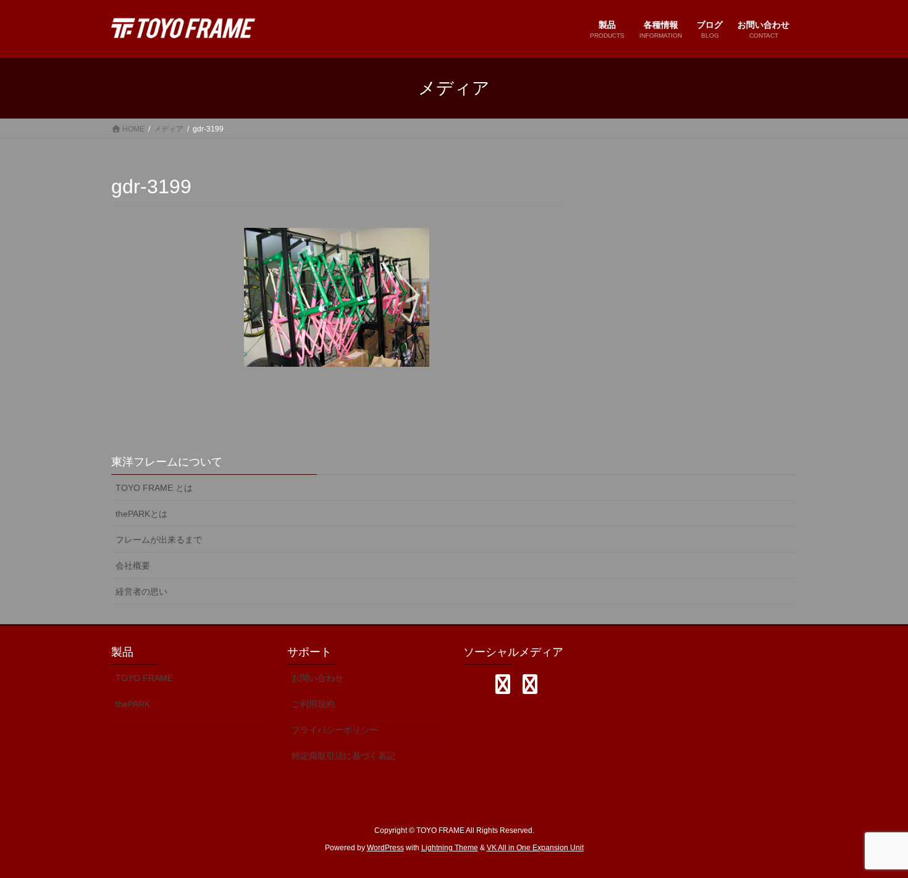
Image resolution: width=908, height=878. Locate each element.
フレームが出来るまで (159, 540)
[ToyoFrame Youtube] (530, 684)
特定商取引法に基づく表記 (343, 756)
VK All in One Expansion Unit (535, 847)
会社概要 (133, 566)
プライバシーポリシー (335, 730)
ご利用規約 (313, 704)
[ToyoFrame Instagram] (502, 684)
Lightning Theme (449, 847)
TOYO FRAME (144, 678)
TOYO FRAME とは (154, 488)
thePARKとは (141, 514)
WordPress (385, 847)
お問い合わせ (317, 678)
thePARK (133, 704)
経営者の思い (141, 591)
